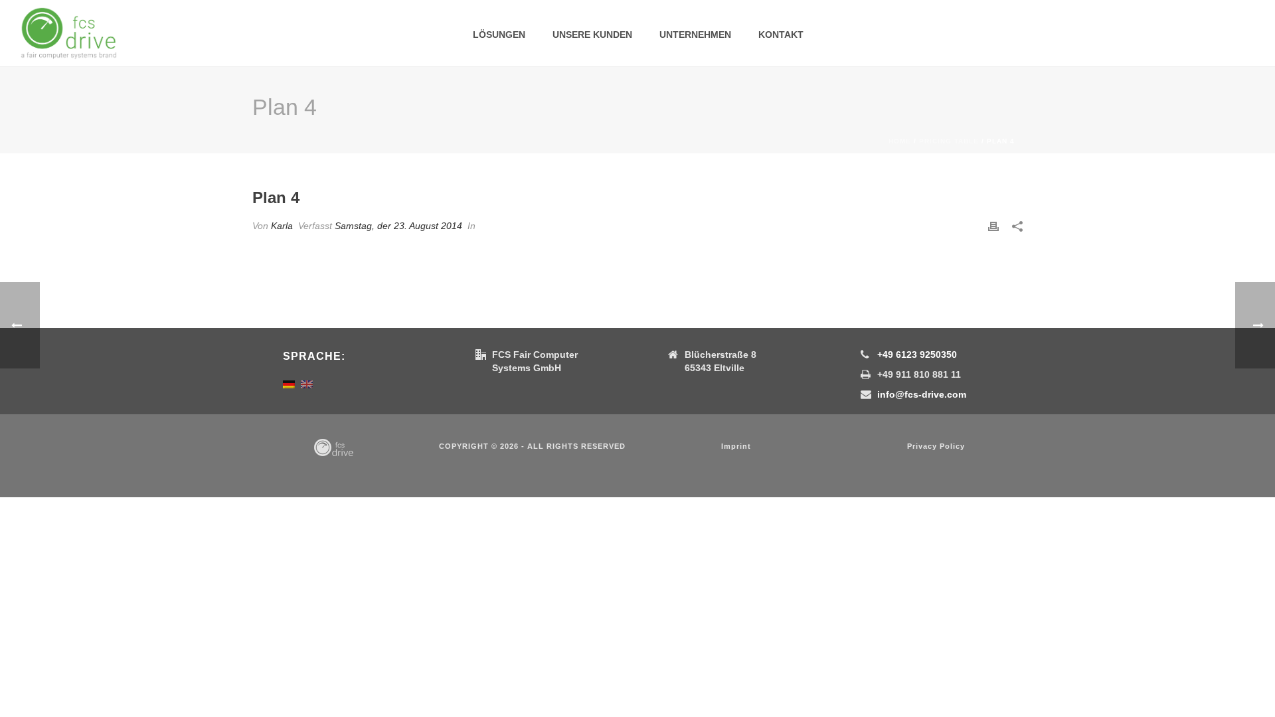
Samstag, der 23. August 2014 (398, 225)
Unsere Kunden (592, 34)
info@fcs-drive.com (921, 394)
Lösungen (499, 34)
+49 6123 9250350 (917, 354)
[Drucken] (993, 226)
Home (900, 141)
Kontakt (781, 34)
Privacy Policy (936, 446)
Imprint (736, 446)
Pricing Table (949, 141)
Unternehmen (695, 34)
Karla (282, 225)
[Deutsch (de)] (289, 383)
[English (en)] (307, 383)
